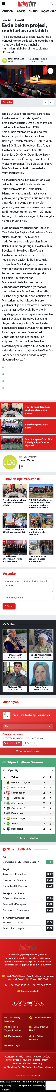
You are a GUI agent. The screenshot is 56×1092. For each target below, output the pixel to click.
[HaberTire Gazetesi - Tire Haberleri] (26, 3)
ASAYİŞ (21, 11)
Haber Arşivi (14, 1045)
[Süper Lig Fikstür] (52, 849)
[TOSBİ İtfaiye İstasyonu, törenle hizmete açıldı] (15, 547)
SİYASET (27, 1060)
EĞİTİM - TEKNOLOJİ (32, 1063)
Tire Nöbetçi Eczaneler (12, 1019)
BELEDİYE (19, 20)
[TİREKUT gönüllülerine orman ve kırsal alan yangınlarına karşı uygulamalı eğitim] (41, 491)
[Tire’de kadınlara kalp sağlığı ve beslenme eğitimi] (15, 491)
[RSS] (41, 1003)
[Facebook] (14, 1003)
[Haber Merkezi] (10, 462)
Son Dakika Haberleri (36, 1038)
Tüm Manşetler (15, 1036)
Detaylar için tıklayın (28, 838)
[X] (19, 1003)
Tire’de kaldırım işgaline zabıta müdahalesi (37, 559)
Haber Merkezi (27, 460)
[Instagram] (25, 1003)
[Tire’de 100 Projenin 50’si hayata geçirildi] (15, 520)
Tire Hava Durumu (42, 1017)
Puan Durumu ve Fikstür (38, 1028)
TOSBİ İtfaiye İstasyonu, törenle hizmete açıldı (12, 559)
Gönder (9, 606)
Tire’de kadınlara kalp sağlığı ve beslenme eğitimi (14, 502)
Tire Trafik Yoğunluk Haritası (12, 1028)
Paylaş (9, 102)
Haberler (6, 20)
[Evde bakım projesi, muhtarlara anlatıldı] (28, 82)
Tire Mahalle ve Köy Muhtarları (17, 1067)
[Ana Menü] (3, 3)
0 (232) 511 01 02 (13, 743)
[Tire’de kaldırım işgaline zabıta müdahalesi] (41, 547)
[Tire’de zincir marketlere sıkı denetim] (41, 520)
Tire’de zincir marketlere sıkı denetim (37, 532)
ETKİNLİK (17, 1060)
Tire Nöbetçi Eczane (43, 1067)
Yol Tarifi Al (31, 743)
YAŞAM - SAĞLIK (42, 1057)
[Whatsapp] (36, 1003)
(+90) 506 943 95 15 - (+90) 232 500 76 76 (30, 985)
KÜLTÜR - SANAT (41, 1060)
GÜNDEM (7, 11)
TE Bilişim (35, 1075)
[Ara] (51, 4)
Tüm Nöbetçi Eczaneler (29, 751)
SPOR (9, 1060)
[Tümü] (52, 624)
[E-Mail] (21, 466)
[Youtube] (30, 1003)
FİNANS (33, 11)
